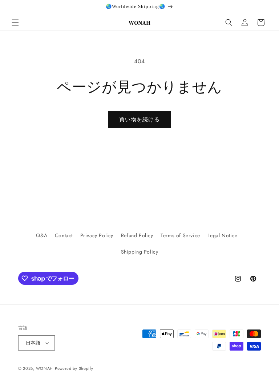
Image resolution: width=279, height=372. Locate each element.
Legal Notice (222, 235)
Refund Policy (137, 235)
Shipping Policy (139, 251)
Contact (64, 235)
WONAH (44, 368)
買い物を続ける (139, 120)
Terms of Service (180, 235)
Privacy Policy (96, 235)
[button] (15, 23)
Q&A (41, 235)
